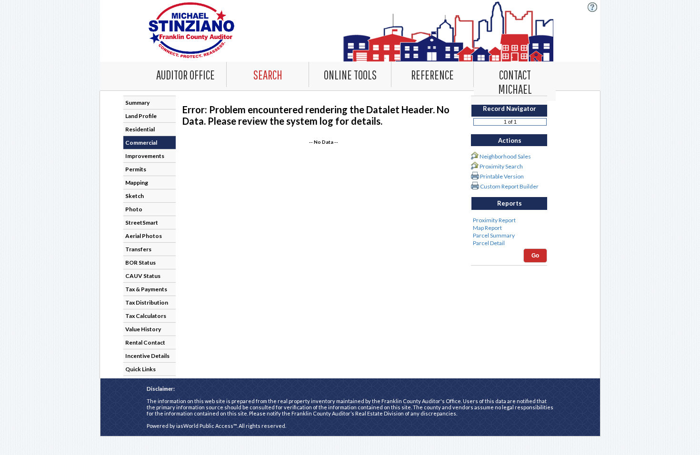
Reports (509, 203)
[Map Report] (509, 228)
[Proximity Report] (509, 220)
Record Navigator (509, 108)
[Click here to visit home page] (350, 31)
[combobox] (268, 74)
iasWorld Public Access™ (206, 426)
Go (535, 255)
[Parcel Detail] (509, 243)
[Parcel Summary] (509, 235)
